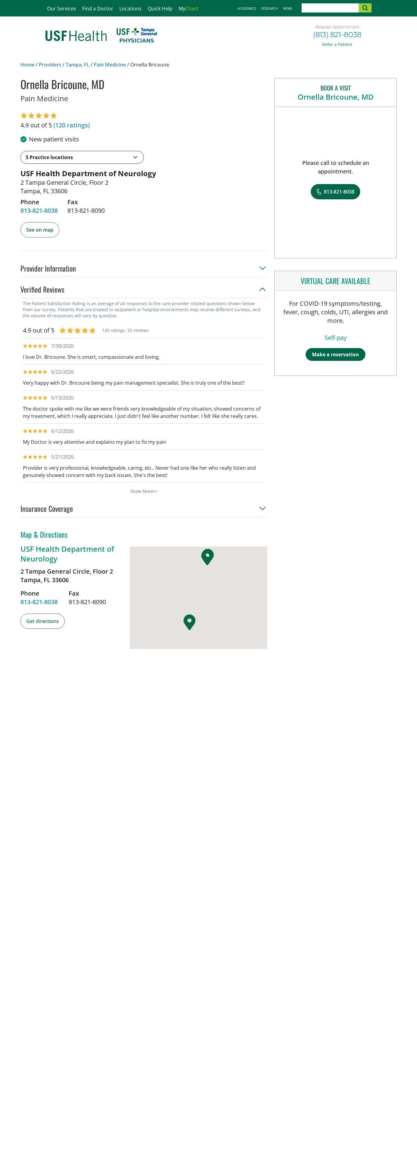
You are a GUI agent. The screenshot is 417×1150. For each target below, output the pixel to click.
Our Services (61, 8)
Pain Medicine (110, 64)
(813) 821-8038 (337, 34)
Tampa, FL (77, 64)
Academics (247, 8)
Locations (130, 8)
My (188, 8)
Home (27, 64)
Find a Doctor (97, 8)
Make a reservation (335, 354)
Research (269, 8)
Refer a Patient (337, 44)
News (287, 8)
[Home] (101, 37)
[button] (82, 157)
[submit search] (365, 7)
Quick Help (160, 8)
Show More (141, 491)
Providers (50, 64)
